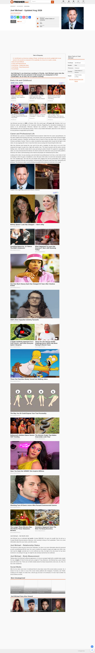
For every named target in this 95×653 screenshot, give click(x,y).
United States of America (47, 19)
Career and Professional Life (18, 63)
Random (83, 2)
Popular (73, 2)
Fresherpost (13, 6)
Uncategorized (20, 6)
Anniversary (63, 2)
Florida (42, 18)
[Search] (52, 2)
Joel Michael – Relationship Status (20, 65)
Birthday (69, 2)
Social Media (14, 68)
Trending (78, 2)
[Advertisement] (47, 42)
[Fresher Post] (19, 2)
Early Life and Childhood (17, 61)
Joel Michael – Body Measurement (20, 67)
